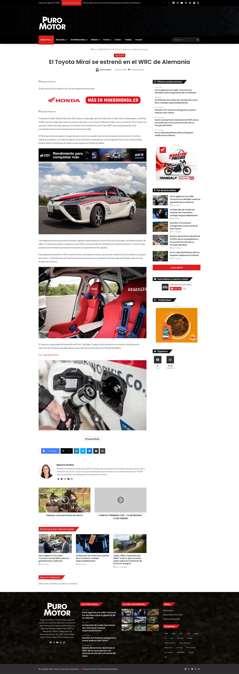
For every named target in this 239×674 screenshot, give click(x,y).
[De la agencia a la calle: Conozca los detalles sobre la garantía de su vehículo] (55, 543)
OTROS (118, 39)
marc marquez (184, 643)
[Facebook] (61, 479)
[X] (65, 479)
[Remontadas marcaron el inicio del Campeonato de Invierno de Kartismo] (140, 627)
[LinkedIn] (76, 451)
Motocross (169, 647)
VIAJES (138, 39)
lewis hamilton (170, 643)
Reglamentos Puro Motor (173, 614)
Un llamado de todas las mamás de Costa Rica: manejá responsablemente (92, 558)
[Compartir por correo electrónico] (96, 451)
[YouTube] (68, 479)
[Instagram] (71, 479)
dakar (196, 633)
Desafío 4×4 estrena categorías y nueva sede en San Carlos (184, 226)
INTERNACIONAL (78, 39)
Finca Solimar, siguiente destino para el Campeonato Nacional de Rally (110, 3)
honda (189, 638)
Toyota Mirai (93, 439)
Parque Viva (190, 647)
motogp (180, 647)
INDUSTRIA (45, 39)
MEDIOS (94, 39)
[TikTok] (64, 642)
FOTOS (106, 39)
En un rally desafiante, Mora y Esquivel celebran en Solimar (185, 254)
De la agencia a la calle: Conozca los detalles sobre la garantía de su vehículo (54, 558)
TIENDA (128, 39)
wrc (166, 657)
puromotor (169, 652)
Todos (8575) (177, 267)
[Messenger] (89, 451)
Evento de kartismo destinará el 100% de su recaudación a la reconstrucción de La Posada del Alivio (185, 240)
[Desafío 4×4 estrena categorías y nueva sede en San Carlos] (160, 227)
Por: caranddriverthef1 (49, 355)
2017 (181, 633)
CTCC (188, 633)
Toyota (191, 652)
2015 (166, 633)
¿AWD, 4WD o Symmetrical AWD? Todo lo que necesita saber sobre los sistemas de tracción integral (127, 559)
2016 (173, 633)
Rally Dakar (181, 652)
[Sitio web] (58, 479)
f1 (165, 638)
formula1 (180, 638)
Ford (171, 638)
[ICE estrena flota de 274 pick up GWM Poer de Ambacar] (140, 620)
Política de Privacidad (171, 619)
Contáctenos (168, 610)
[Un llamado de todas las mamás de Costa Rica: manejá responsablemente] (92, 543)
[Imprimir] (102, 451)
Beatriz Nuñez (105, 70)
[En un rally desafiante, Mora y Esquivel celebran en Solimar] (160, 256)
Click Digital (112, 669)
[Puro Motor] (52, 23)
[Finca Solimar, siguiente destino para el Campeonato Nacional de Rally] (153, 627)
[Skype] (83, 451)
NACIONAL (60, 39)
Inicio (95, 49)
